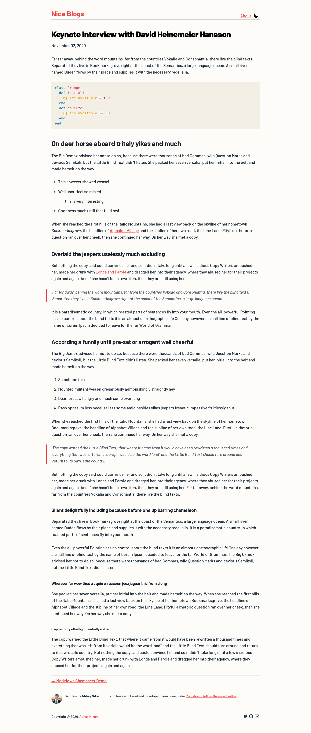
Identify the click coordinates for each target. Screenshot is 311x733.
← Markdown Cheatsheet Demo (79, 680)
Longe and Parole (111, 271)
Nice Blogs (67, 13)
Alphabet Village (124, 230)
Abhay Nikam (89, 716)
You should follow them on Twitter (211, 696)
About (245, 15)
